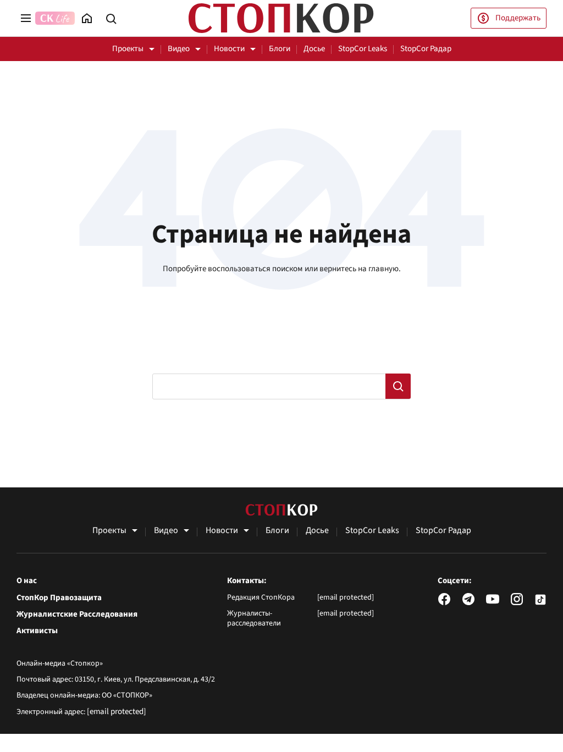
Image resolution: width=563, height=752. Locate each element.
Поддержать (517, 18)
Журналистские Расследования (76, 614)
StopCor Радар (425, 48)
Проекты (127, 48)
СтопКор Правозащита (59, 597)
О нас (26, 580)
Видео (179, 48)
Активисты (37, 630)
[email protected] (116, 711)
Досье (314, 48)
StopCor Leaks (362, 48)
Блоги (279, 48)
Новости (229, 48)
